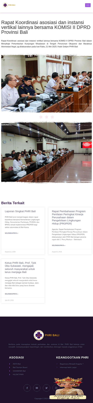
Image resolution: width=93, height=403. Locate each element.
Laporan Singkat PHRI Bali (20, 211)
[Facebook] (27, 388)
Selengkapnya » (11, 233)
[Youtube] (36, 388)
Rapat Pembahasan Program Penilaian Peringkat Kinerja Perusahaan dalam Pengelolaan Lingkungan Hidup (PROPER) (69, 217)
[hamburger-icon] (88, 5)
